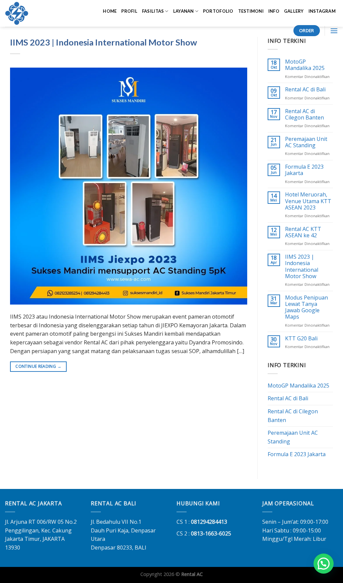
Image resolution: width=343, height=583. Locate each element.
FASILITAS (153, 11)
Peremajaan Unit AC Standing (306, 142)
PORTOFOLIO (218, 11)
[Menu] (334, 30)
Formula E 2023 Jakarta (304, 170)
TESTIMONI (251, 11)
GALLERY (294, 11)
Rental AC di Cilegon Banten (304, 114)
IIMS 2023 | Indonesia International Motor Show (103, 42)
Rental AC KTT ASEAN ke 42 (303, 232)
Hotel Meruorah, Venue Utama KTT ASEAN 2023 (308, 201)
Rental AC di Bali (305, 89)
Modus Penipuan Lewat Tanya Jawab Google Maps (306, 307)
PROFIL (129, 11)
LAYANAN (183, 11)
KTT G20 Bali (301, 338)
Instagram (322, 11)
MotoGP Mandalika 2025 (305, 65)
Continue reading (38, 366)
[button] (324, 564)
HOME (110, 11)
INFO (273, 11)
